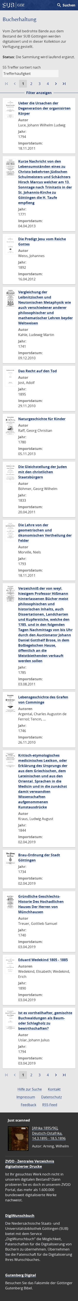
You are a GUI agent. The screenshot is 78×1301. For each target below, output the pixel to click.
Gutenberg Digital (20, 1275)
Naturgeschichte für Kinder (41, 418)
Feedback (28, 1104)
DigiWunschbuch (19, 1215)
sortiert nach (30, 67)
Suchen (66, 5)
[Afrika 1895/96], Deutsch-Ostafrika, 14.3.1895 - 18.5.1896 (49, 1133)
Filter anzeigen (39, 92)
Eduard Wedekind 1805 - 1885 (43, 959)
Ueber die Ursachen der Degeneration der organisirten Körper (44, 108)
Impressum (25, 1097)
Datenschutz (51, 1097)
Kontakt (54, 1089)
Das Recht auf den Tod (37, 371)
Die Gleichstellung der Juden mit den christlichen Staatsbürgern (42, 471)
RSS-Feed (49, 1104)
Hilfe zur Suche (30, 1089)
